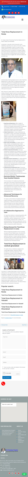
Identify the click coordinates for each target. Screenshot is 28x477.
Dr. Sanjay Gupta (8, 317)
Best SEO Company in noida (17, 315)
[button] (22, 19)
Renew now (23, 1)
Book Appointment (7, 9)
